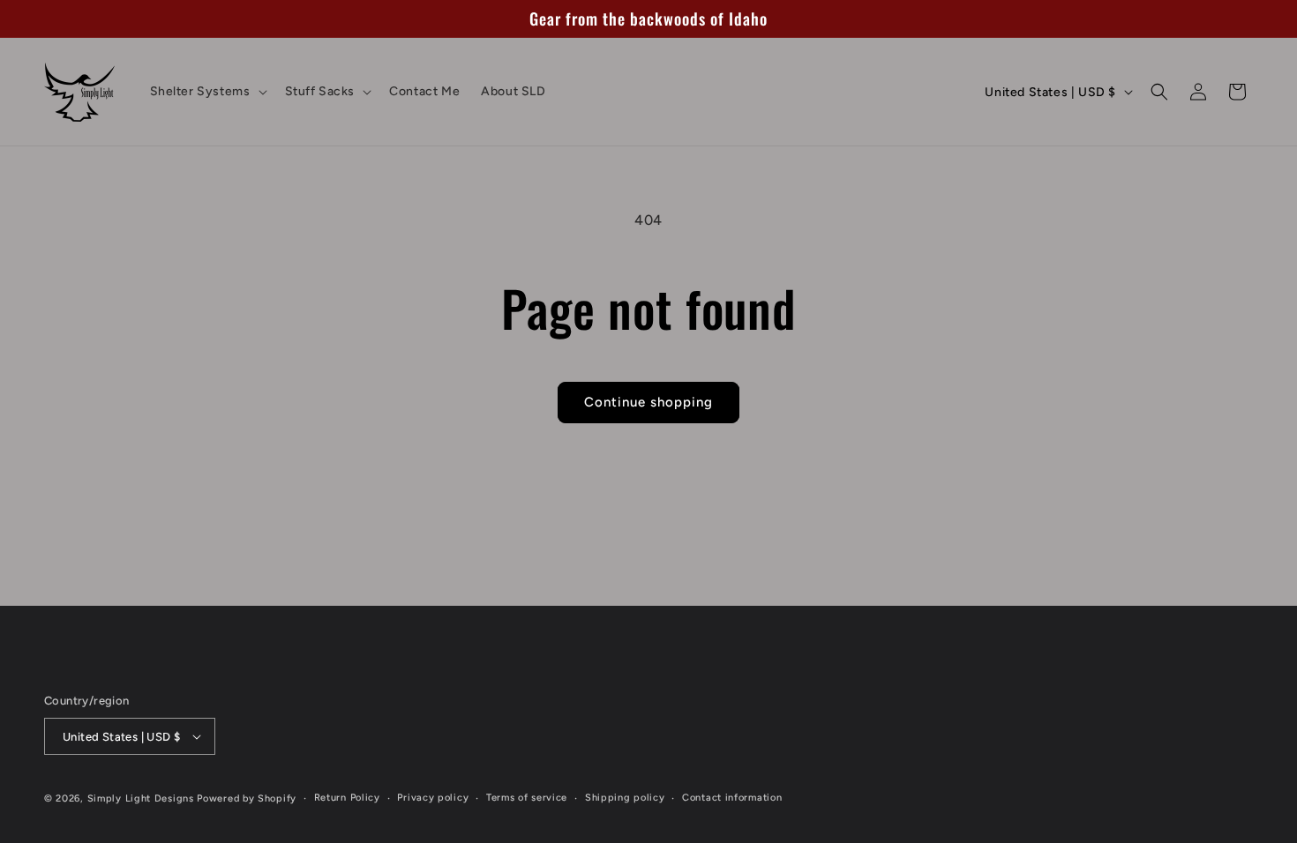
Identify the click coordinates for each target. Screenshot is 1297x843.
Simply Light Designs (140, 798)
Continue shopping (648, 402)
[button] (206, 91)
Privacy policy (433, 797)
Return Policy (347, 797)
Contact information (732, 797)
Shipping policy (625, 797)
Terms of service (526, 797)
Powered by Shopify (246, 798)
